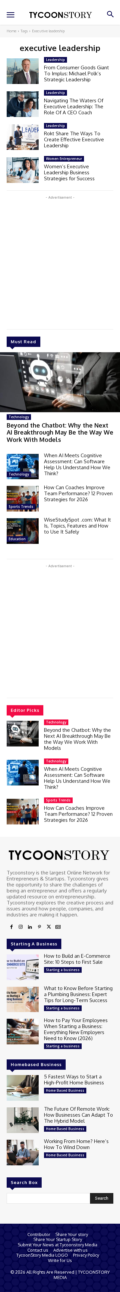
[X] (48, 927)
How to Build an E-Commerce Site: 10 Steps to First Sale (77, 959)
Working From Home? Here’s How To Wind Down (76, 1144)
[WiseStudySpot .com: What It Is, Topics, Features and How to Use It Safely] (23, 531)
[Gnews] (58, 927)
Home (11, 31)
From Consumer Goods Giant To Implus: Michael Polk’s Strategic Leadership (76, 73)
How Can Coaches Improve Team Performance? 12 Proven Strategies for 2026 (78, 493)
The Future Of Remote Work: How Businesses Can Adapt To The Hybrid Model (78, 1115)
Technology (19, 417)
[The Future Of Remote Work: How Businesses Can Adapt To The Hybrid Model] (23, 1120)
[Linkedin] (30, 927)
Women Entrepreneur (64, 158)
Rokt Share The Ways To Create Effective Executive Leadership (74, 139)
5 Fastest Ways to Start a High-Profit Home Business (74, 1079)
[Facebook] (11, 927)
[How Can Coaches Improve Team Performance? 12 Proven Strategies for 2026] (23, 499)
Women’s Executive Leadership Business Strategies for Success (69, 172)
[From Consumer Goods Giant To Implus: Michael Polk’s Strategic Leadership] (23, 71)
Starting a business (63, 969)
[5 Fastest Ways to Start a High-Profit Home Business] (23, 1088)
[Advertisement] (60, 261)
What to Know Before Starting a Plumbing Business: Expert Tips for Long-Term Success (78, 994)
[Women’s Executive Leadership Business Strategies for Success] (23, 170)
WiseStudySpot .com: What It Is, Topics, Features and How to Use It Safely (77, 526)
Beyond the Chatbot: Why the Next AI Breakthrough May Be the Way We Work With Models (60, 432)
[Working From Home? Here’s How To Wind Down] (23, 1152)
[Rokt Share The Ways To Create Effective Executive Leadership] (23, 137)
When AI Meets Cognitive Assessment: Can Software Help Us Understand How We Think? (77, 464)
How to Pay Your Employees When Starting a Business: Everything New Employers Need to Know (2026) (76, 1029)
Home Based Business (65, 1090)
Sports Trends (21, 506)
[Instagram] (20, 927)
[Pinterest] (39, 927)
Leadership (55, 59)
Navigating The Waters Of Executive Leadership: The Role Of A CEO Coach (73, 106)
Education (17, 539)
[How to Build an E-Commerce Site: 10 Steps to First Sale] (23, 967)
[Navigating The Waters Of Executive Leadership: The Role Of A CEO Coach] (23, 104)
